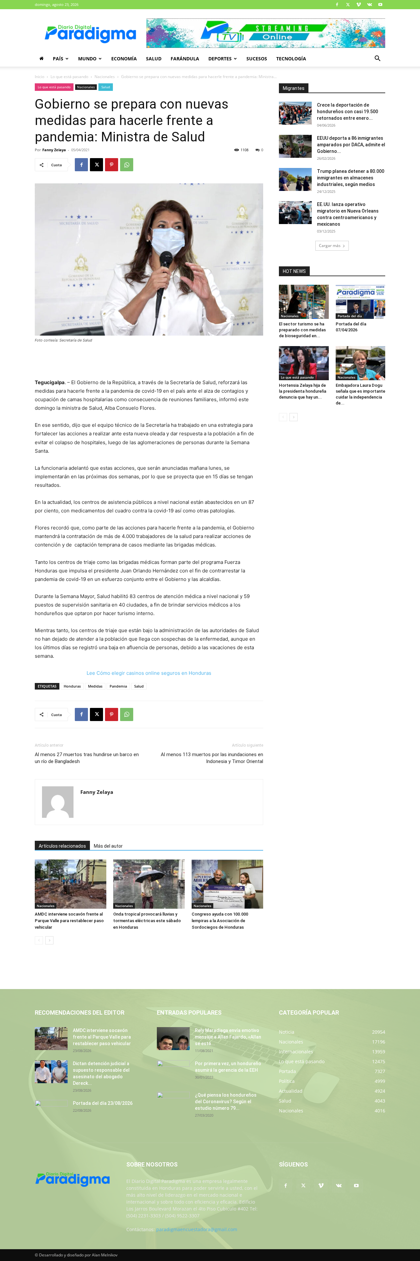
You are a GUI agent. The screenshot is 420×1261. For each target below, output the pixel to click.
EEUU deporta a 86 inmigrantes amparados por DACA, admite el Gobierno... (351, 144)
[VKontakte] (369, 4)
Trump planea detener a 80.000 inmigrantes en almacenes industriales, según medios (350, 178)
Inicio (39, 76)
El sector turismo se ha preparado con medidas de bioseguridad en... (302, 329)
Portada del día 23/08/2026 (103, 1103)
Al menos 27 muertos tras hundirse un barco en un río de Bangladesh (87, 758)
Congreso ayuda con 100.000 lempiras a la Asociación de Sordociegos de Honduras (220, 921)
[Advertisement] (149, 361)
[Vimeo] (359, 4)
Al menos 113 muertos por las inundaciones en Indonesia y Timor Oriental (212, 758)
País (58, 58)
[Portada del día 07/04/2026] (361, 302)
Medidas (95, 686)
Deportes (220, 58)
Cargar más (330, 245)
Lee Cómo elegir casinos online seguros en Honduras (149, 673)
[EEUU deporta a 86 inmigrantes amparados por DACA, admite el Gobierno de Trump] (295, 146)
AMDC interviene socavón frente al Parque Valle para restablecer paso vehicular (69, 921)
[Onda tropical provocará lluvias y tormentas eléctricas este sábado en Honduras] (149, 884)
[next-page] (49, 940)
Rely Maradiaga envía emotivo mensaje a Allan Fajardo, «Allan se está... (228, 1037)
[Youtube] (380, 4)
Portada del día (350, 316)
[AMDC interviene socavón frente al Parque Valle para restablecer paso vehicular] (70, 884)
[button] (377, 59)
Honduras (72, 686)
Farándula (185, 58)
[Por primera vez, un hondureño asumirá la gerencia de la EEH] (173, 1071)
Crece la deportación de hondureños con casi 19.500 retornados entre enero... (347, 111)
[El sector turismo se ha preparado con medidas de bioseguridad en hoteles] (304, 302)
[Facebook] (337, 4)
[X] (348, 4)
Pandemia (118, 686)
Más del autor (108, 846)
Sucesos (256, 58)
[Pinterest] (111, 164)
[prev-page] (39, 940)
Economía (124, 58)
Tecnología (291, 58)
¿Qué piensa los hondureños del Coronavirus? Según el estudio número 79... (226, 1101)
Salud (153, 58)
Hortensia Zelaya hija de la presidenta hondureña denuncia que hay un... (302, 391)
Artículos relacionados (62, 846)
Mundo (87, 58)
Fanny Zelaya (54, 149)
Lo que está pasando (69, 76)
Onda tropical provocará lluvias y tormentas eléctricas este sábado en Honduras (147, 921)
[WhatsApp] (126, 164)
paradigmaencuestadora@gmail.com (196, 1229)
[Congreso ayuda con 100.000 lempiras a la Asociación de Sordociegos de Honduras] (227, 884)
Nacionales (104, 76)
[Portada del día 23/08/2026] (51, 1111)
